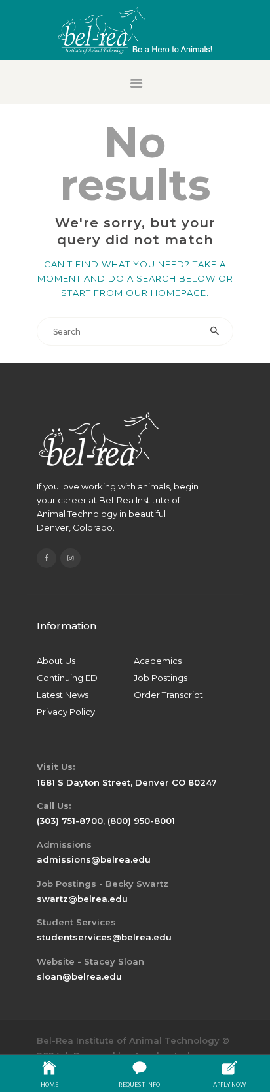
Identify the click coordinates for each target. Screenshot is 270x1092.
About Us (56, 660)
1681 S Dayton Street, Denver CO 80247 (127, 782)
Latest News (62, 694)
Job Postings (160, 677)
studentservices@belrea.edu (104, 937)
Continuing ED (67, 677)
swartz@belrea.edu (82, 898)
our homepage (166, 293)
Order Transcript (168, 694)
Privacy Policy (66, 711)
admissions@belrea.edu (94, 859)
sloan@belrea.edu (79, 976)
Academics (158, 660)
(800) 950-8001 (141, 821)
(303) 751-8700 (70, 821)
